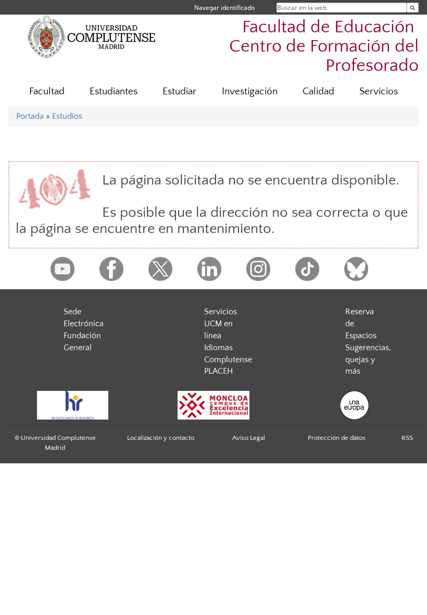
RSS (407, 437)
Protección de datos (337, 437)
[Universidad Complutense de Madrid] (91, 36)
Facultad (47, 91)
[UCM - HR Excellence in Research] (72, 405)
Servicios (378, 91)
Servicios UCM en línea (220, 323)
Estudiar (179, 91)
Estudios (67, 116)
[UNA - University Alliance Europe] (354, 405)
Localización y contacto (160, 437)
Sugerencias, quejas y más (368, 359)
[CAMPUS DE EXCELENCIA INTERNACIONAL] (213, 405)
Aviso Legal (248, 437)
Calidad (318, 91)
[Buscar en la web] (413, 8)
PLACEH (218, 371)
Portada (30, 116)
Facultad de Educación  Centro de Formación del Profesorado (324, 47)
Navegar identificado (224, 7)
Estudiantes (113, 91)
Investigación (250, 91)
